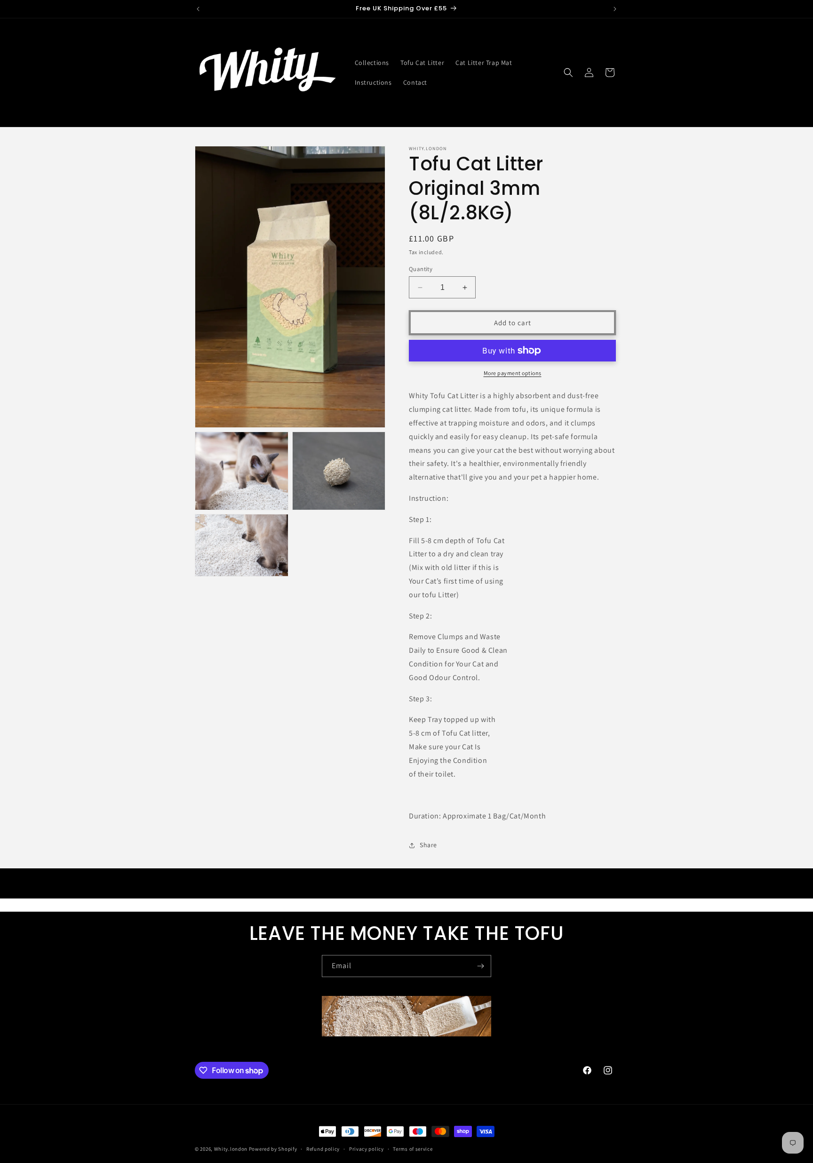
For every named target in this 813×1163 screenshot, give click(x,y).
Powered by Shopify (273, 1149)
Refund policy (323, 1149)
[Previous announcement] (198, 9)
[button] (568, 72)
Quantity (420, 269)
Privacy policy (366, 1149)
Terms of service (412, 1149)
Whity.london (230, 1149)
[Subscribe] (480, 966)
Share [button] (428, 845)
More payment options (513, 373)
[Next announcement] (615, 9)
